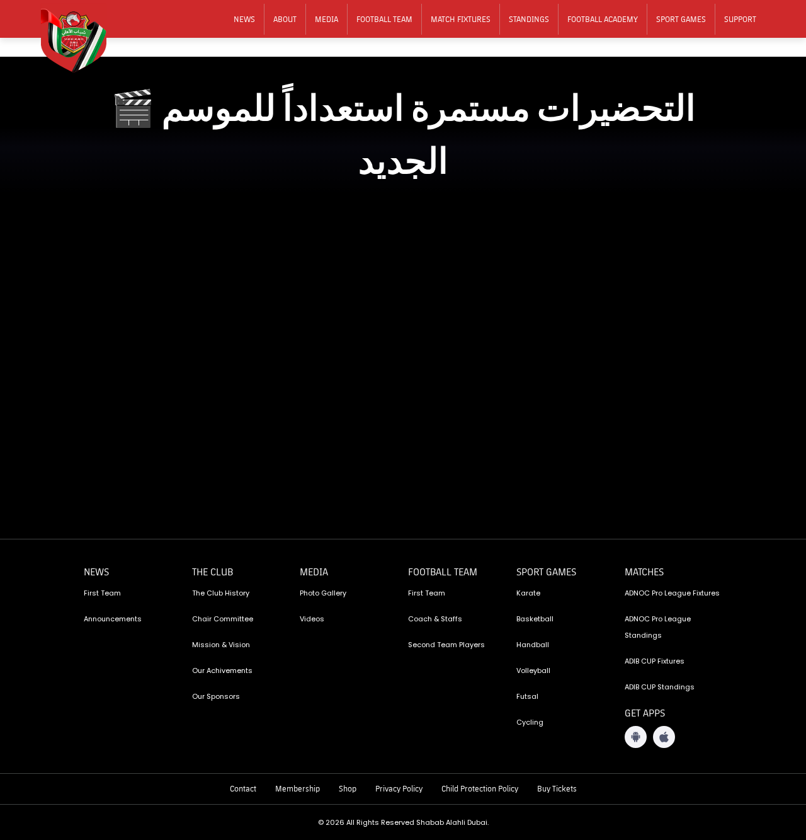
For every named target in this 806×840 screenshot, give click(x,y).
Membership (297, 788)
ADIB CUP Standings (660, 687)
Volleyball (533, 670)
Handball (532, 645)
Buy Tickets (557, 788)
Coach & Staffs (435, 619)
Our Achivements (222, 670)
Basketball (534, 619)
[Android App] (636, 737)
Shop (347, 788)
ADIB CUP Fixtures (654, 661)
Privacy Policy (399, 788)
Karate (528, 593)
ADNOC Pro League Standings (658, 627)
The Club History (220, 593)
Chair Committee (222, 619)
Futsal (527, 696)
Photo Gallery (323, 593)
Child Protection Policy (479, 788)
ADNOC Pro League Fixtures (672, 593)
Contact (243, 788)
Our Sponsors (216, 696)
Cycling (529, 722)
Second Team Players (446, 645)
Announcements (113, 619)
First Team (102, 593)
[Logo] (82, 38)
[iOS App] (664, 737)
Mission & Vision (221, 645)
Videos (312, 619)
